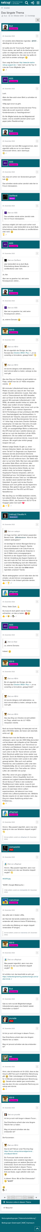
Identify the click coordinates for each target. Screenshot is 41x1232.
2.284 (19, 1197)
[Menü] (38, 3)
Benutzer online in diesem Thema (18, 1202)
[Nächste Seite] (36, 1197)
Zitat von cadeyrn (14, 531)
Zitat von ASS (12, 212)
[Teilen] (38, 20)
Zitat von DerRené (14, 260)
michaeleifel (23, 890)
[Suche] (26, 3)
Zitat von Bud (12, 642)
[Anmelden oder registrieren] (32, 3)
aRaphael (24, 837)
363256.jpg (7, 878)
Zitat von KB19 (13, 346)
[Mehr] (37, 36)
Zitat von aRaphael (14, 864)
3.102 (30, 1197)
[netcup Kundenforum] (12, 3)
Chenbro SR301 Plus (21, 353)
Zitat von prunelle (14, 1114)
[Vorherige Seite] (5, 1197)
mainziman (24, 933)
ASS (34, 41)
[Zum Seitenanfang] (37, 1229)
